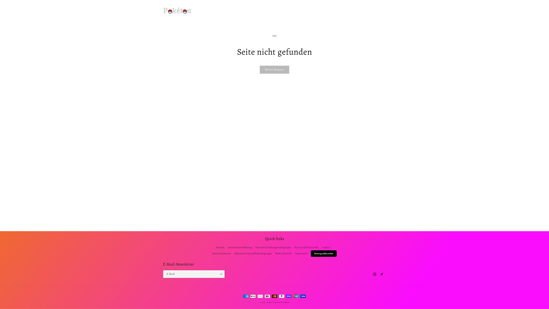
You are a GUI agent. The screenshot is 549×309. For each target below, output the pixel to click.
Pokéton (270, 302)
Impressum (301, 253)
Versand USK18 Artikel (306, 247)
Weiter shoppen (274, 69)
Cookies (326, 247)
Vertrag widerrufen (323, 253)
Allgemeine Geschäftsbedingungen (253, 253)
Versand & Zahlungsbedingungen (273, 247)
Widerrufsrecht (283, 253)
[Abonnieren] (221, 274)
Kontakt (220, 247)
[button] (233, 7)
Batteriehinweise (221, 253)
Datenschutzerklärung (240, 247)
